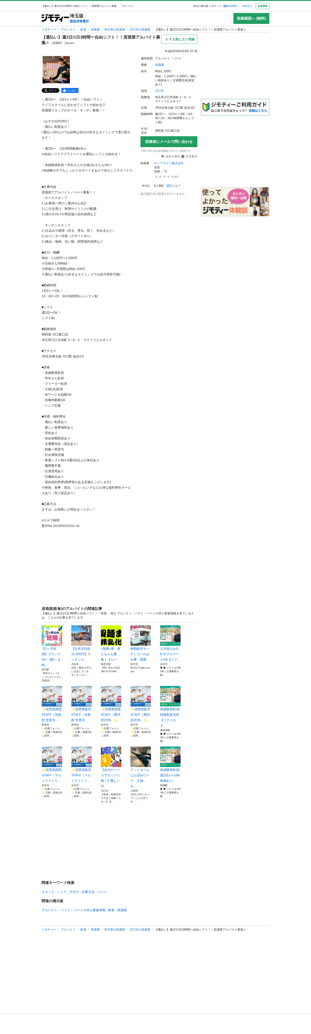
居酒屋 (95, 29)
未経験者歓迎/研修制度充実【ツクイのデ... (170, 717)
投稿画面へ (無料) (251, 18)
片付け (74, 892)
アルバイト (68, 29)
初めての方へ (230, 6)
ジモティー (49, 29)
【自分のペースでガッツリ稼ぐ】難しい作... (110, 778)
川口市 (159, 90)
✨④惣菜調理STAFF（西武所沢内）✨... (111, 714)
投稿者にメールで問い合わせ (169, 142)
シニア (62, 892)
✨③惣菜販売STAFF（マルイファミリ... (81, 775)
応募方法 (88, 892)
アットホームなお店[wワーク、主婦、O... (140, 778)
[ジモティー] (55, 18)
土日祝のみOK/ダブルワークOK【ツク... (170, 654)
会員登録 (262, 6)
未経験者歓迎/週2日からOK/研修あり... (170, 775)
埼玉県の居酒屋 (114, 29)
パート (102, 892)
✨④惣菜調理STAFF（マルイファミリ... (51, 775)
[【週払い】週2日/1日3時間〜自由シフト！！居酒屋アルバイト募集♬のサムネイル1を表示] (56, 69)
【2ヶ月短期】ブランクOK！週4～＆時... (51, 657)
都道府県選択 (79, 21)
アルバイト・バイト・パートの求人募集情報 (73, 910)
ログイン (247, 6)
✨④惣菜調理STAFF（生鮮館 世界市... (51, 714)
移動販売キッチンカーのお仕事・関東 (140, 654)
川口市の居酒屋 (140, 29)
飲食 (83, 29)
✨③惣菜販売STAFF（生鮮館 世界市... (81, 714)
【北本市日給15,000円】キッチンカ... (81, 654)
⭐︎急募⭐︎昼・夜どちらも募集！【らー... (110, 654)
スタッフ (48, 892)
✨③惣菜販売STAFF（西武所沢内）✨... (140, 714)
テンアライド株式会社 (169, 163)
